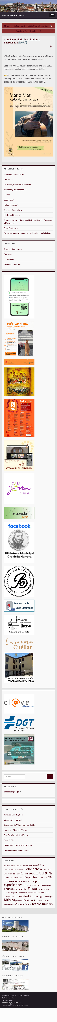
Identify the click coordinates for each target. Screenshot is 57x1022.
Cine (41, 865)
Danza (21, 878)
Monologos (48, 897)
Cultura (7, 179)
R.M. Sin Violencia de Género (16, 835)
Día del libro (42, 877)
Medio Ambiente (11, 215)
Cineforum (9, 869)
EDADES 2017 (26, 881)
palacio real (19, 900)
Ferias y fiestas (19, 888)
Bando (7, 865)
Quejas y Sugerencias (13, 249)
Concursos (26, 873)
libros (33, 896)
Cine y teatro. (18, 870)
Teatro (36, 904)
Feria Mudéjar (46, 885)
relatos (47, 900)
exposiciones (13, 885)
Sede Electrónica (11, 228)
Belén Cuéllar (16, 866)
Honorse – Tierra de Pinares (15, 830)
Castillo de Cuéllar (29, 865)
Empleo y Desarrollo (12, 210)
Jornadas (36, 892)
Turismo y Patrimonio (13, 174)
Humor (29, 893)
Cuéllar (15, 878)
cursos (8, 877)
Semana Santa (23, 904)
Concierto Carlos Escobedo (27, 31)
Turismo (47, 904)
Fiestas (7, 195)
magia (40, 896)
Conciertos (32, 869)
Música (9, 900)
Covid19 (35, 874)
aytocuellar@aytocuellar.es (11, 1003)
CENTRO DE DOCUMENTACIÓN (18, 845)
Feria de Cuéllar (31, 884)
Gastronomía (21, 893)
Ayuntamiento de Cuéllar (13, 15)
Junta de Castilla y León (13, 815)
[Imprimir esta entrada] (51, 46)
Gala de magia (10, 892)
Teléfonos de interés (12, 264)
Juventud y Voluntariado (14, 189)
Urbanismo (8, 200)
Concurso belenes (12, 873)
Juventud (22, 896)
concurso (46, 869)
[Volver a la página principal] (28, 6)
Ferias (8, 889)
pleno (40, 900)
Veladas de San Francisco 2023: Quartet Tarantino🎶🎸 (30, 26)
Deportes (30, 877)
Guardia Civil (9, 840)
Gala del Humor (44, 889)
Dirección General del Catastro (17, 850)
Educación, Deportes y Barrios (16, 184)
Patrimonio (29, 900)
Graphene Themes (21, 1005)
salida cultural (10, 904)
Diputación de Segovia (13, 820)
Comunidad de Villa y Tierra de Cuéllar (19, 825)
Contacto (8, 254)
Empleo (36, 881)
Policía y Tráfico (10, 205)
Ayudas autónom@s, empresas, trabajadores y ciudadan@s (28, 233)
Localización (9, 259)
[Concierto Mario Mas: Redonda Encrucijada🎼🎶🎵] (28, 122)
